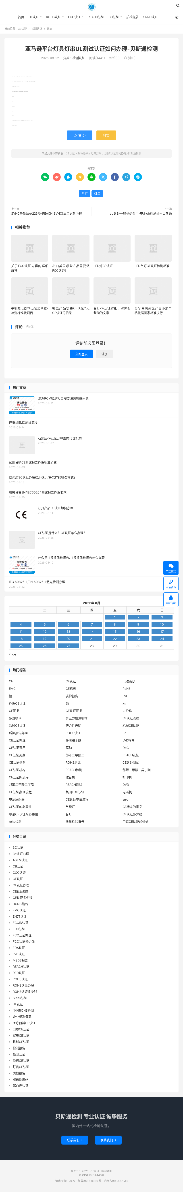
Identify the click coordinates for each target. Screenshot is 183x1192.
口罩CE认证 (21, 1029)
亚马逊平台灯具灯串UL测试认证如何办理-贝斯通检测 (91, 48)
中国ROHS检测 (23, 1010)
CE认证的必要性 (20, 807)
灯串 (97, 193)
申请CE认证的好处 (135, 821)
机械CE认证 (131, 725)
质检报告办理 (18, 733)
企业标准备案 (22, 1017)
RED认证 (19, 973)
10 (162, 624)
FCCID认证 (20, 923)
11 (21, 631)
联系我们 (75, 1140)
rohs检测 (15, 821)
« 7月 (13, 654)
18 (21, 639)
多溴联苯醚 (73, 740)
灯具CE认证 (21, 1067)
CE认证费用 (17, 748)
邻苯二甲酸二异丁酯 (137, 770)
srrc (125, 799)
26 (45, 646)
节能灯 (70, 807)
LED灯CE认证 (103, 266)
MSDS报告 (20, 960)
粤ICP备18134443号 (91, 1175)
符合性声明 (73, 725)
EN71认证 (20, 916)
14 (92, 631)
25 (21, 646)
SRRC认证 (150, 17)
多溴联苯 (15, 718)
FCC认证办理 (22, 935)
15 (115, 631)
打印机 (127, 777)
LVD (125, 696)
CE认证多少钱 (132, 814)
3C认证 (114, 17)
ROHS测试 (73, 762)
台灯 (84, 193)
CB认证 (18, 866)
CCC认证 (19, 872)
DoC (126, 748)
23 (138, 639)
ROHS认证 (53, 17)
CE (11, 681)
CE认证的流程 (19, 777)
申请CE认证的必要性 (23, 814)
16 (138, 631)
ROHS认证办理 (23, 985)
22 (115, 639)
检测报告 (19, 1048)
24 (162, 639)
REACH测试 (74, 784)
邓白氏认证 (20, 1085)
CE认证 (91, 7)
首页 (21, 17)
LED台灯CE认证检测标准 (152, 266)
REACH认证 (96, 17)
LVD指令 (129, 740)
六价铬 (127, 711)
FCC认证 (74, 17)
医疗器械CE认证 (24, 1023)
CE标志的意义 (132, 807)
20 (68, 639)
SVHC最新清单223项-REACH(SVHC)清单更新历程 (46, 213)
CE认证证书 (74, 711)
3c (124, 733)
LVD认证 (19, 954)
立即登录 (81, 354)
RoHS (127, 688)
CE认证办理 (17, 740)
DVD (126, 784)
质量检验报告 (75, 821)
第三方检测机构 (76, 718)
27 (68, 646)
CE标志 (71, 688)
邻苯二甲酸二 (75, 755)
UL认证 (18, 1004)
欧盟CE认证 (17, 725)
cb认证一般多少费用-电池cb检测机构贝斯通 (141, 213)
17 (162, 631)
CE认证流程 (131, 718)
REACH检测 (74, 770)
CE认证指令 (17, 762)
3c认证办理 (21, 854)
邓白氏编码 (20, 1079)
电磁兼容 (129, 681)
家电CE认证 (21, 1035)
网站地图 (106, 1171)
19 (44, 639)
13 (68, 631)
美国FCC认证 (75, 792)
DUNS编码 (20, 904)
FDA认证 (19, 948)
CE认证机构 (17, 770)
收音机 (70, 777)
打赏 (106, 135)
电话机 (127, 792)
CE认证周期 (17, 755)
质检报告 (132, 17)
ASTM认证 (20, 860)
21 (92, 639)
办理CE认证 (17, 703)
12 (44, 631)
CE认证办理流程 (20, 792)
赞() (129, 58)
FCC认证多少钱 (24, 941)
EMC (12, 688)
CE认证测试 (131, 762)
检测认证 (36, 28)
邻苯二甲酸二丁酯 (21, 784)
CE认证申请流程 (77, 799)
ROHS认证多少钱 (25, 991)
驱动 (69, 748)
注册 (105, 354)
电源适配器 (17, 799)
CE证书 (14, 711)
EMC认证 (19, 910)
